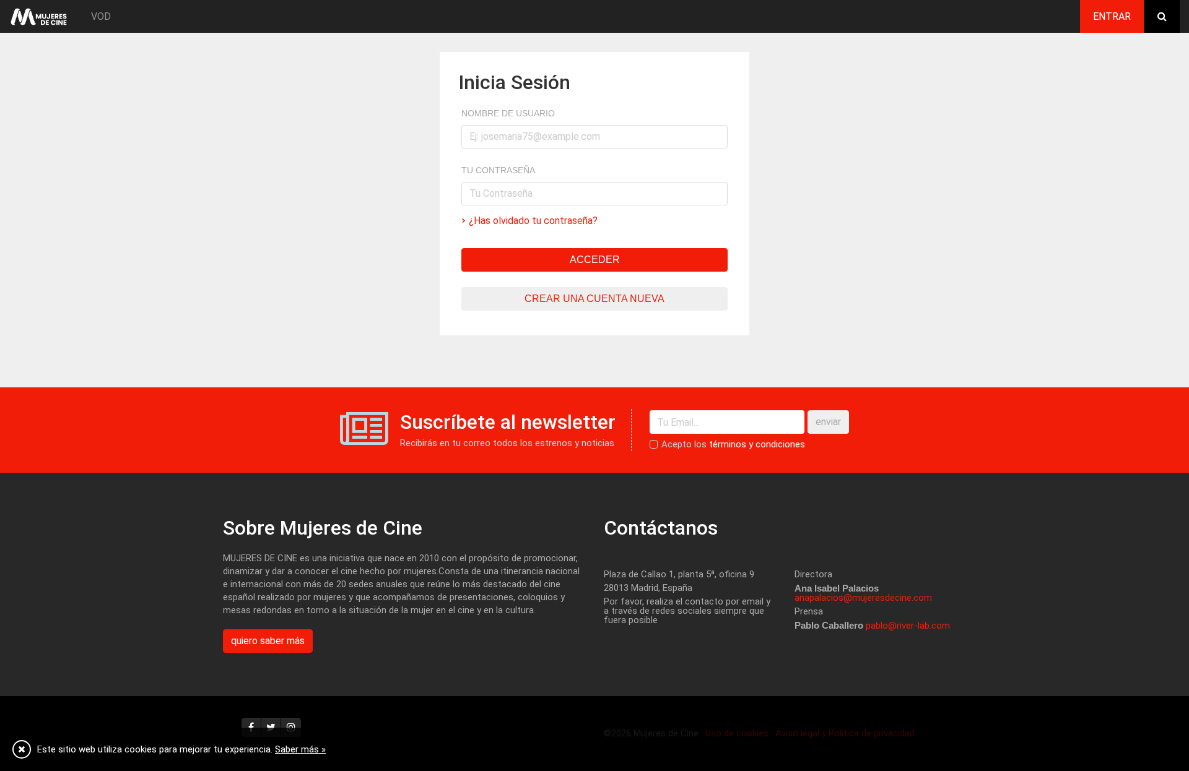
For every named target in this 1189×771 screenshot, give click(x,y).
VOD (101, 16)
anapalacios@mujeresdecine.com (863, 597)
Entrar (1112, 16)
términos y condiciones (757, 444)
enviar (828, 422)
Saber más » (300, 749)
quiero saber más (268, 641)
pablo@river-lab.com (908, 625)
